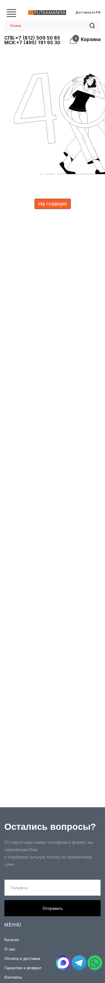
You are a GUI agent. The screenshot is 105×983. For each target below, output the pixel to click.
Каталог (11, 12)
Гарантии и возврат (22, 967)
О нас (9, 949)
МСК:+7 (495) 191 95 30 (32, 42)
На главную (52, 204)
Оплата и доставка (22, 958)
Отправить (53, 908)
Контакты (13, 977)
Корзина (89, 39)
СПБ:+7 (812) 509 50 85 (32, 38)
